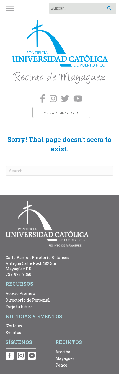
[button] (109, 8)
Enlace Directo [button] (59, 113)
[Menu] (10, 8)
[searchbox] (82, 8)
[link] (59, 52)
